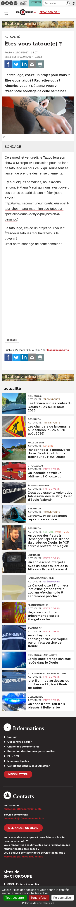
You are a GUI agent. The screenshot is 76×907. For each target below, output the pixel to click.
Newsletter (18, 774)
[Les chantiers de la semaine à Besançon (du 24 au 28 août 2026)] (14, 424)
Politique (62, 531)
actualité (12, 36)
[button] (68, 3)
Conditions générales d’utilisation (28, 765)
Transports (51, 399)
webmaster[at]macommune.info (23, 856)
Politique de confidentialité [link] (38, 903)
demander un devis (23, 828)
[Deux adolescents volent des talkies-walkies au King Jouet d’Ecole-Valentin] (14, 490)
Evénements (51, 581)
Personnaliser (62, 897)
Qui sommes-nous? (19, 741)
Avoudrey (35, 628)
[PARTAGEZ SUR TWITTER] (16, 64)
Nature (48, 531)
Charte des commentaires (23, 746)
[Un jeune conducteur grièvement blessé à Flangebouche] (14, 610)
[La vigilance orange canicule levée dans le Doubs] (14, 660)
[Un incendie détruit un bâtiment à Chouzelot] (14, 470)
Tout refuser (39, 897)
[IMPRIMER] (40, 64)
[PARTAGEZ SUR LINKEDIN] (24, 64)
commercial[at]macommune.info (24, 818)
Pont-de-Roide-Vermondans (47, 673)
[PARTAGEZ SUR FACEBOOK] (8, 64)
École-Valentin (38, 485)
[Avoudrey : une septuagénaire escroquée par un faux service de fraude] (14, 633)
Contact (12, 736)
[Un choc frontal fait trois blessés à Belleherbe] (14, 701)
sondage (12, 339)
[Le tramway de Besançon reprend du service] (14, 513)
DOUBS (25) (35, 396)
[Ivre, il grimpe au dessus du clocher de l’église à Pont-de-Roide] (14, 678)
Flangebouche (38, 605)
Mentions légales (18, 760)
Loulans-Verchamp (41, 578)
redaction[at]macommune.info (23, 808)
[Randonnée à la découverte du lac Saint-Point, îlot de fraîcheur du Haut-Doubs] (14, 447)
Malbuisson (36, 442)
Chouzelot (35, 465)
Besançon (35, 419)
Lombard (34, 555)
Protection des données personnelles (31, 751)
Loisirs (48, 446)
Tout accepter (15, 897)
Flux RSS (13, 756)
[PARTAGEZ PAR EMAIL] (32, 64)
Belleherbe (35, 696)
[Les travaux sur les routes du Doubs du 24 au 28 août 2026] (14, 401)
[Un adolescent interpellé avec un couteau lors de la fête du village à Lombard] (14, 560)
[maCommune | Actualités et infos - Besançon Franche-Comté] (26, 12)
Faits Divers (51, 469)
